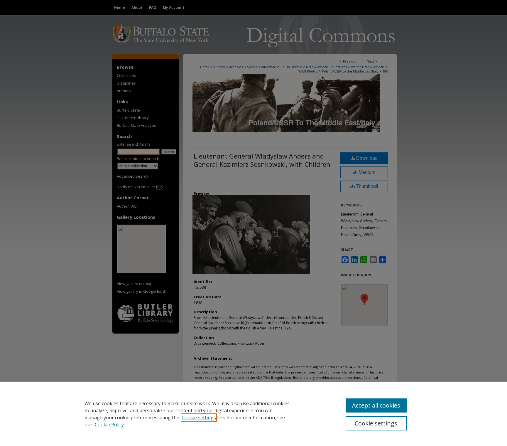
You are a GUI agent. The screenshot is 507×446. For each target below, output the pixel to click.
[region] (253, 413)
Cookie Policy (109, 424)
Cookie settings (199, 417)
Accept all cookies (376, 405)
